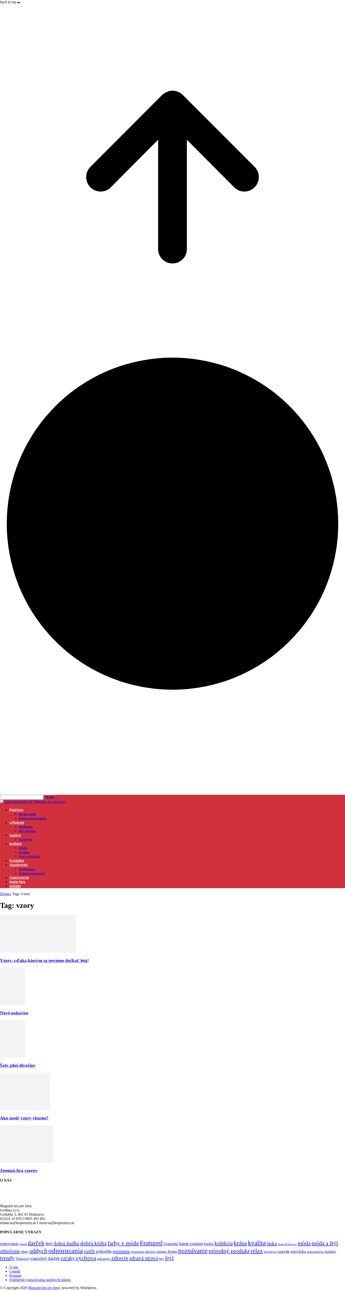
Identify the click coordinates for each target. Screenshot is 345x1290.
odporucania (65, 1250)
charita (23, 1244)
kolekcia (224, 1243)
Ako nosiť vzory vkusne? (24, 1118)
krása (240, 1243)
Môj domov (27, 831)
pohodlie (104, 1251)
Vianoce (22, 1258)
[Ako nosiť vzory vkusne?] (25, 1109)
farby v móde (123, 1243)
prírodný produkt (229, 1251)
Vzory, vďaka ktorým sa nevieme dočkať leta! (44, 960)
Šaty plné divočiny (18, 1065)
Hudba (24, 852)
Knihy (23, 848)
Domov (5, 894)
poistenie (121, 1251)
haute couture (191, 1243)
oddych (38, 1250)
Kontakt (15, 1276)
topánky (330, 1251)
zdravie (119, 1258)
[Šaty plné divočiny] (12, 1056)
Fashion (16, 810)
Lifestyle (16, 822)
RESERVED (270, 1252)
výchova (86, 1258)
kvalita (257, 1242)
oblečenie (10, 1251)
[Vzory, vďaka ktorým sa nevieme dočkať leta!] (38, 951)
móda (304, 1243)
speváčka (298, 1251)
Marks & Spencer (287, 1244)
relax (256, 1250)
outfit (89, 1251)
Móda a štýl (27, 814)
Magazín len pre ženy (44, 1288)
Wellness (26, 827)
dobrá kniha (93, 1243)
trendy (7, 1258)
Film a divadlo (29, 856)
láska (272, 1243)
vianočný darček (45, 1258)
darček (36, 1242)
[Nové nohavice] (12, 1004)
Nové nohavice (14, 1012)
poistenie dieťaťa (143, 1252)
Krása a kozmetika (33, 818)
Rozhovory (27, 869)
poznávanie (193, 1250)
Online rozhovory (32, 873)
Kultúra (15, 844)
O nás (13, 1267)
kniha (209, 1244)
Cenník (14, 1271)
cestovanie (9, 1243)
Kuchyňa (25, 839)
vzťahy (68, 1258)
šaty (161, 1259)
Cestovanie (19, 877)
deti (49, 1243)
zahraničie (103, 1259)
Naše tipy (17, 882)
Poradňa (16, 861)
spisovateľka (315, 1252)
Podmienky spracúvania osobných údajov (40, 1280)
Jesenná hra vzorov (19, 1170)
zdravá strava (143, 1258)
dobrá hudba (66, 1243)
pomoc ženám (167, 1252)
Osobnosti (18, 865)
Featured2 (170, 1244)
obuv (24, 1251)
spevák (284, 1251)
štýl (169, 1257)
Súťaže (15, 886)
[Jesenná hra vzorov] (26, 1161)
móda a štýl (325, 1243)
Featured (151, 1242)
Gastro (15, 835)
